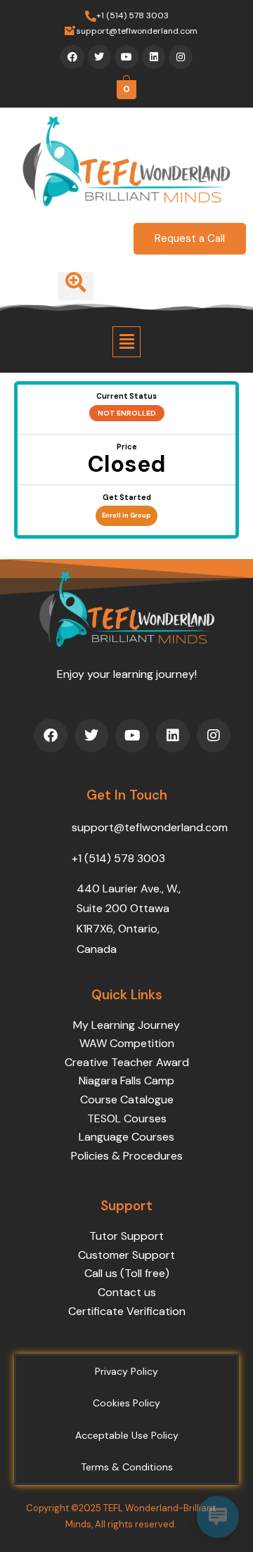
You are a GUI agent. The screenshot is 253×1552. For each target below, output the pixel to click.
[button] (126, 341)
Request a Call (190, 238)
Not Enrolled (127, 413)
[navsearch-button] (75, 286)
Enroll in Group (126, 515)
